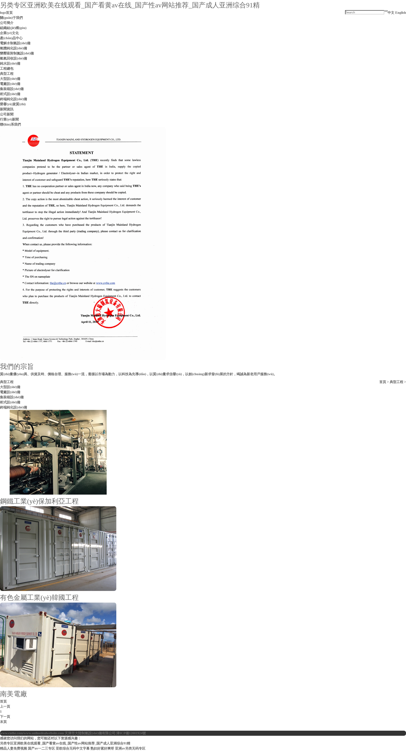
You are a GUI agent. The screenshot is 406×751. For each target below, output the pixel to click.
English (400, 12)
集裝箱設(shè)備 (12, 89)
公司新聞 (7, 114)
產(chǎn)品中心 (11, 38)
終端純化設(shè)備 (13, 99)
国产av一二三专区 (41, 748)
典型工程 (7, 73)
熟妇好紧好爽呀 (102, 748)
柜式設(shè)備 (10, 94)
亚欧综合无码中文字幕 (73, 748)
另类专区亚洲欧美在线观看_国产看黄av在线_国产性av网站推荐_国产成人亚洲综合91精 (130, 5)
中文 (391, 12)
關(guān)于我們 (11, 17)
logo (3, 12)
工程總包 (7, 68)
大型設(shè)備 (10, 78)
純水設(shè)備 (10, 63)
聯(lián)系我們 (10, 124)
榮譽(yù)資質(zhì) (13, 104)
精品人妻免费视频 (13, 748)
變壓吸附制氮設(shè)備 (17, 53)
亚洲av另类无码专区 (130, 748)
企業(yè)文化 (9, 33)
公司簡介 (7, 23)
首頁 (9, 12)
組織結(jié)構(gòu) (13, 28)
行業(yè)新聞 (9, 119)
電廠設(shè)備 (10, 84)
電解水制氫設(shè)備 (15, 43)
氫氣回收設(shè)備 (13, 58)
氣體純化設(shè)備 (13, 48)
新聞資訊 (7, 109)
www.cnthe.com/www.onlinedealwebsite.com (32, 733)
